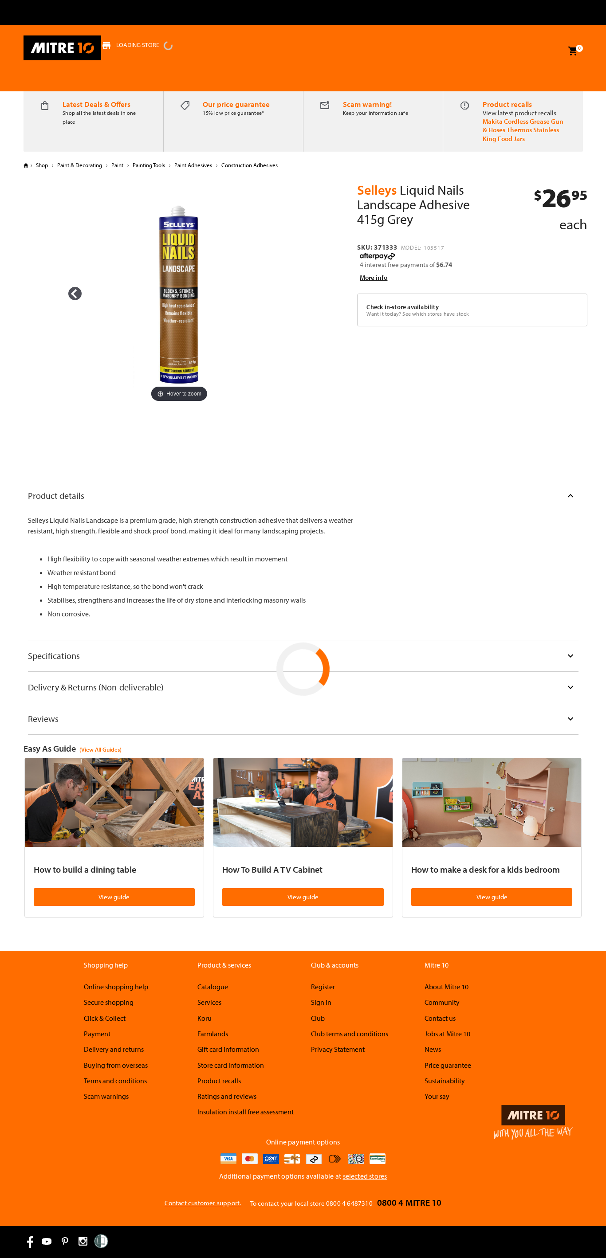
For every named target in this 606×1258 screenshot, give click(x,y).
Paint (117, 165)
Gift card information (228, 1049)
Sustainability (445, 1080)
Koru (204, 1018)
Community (442, 1002)
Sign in (321, 1002)
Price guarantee (448, 1065)
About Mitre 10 (446, 986)
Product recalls (507, 104)
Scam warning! (367, 104)
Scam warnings (106, 1096)
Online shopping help (116, 986)
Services (209, 1002)
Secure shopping (109, 1002)
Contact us (440, 1018)
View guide (114, 897)
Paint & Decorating (79, 165)
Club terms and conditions (349, 1033)
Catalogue (212, 986)
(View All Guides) (100, 749)
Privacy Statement (338, 1049)
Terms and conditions (115, 1080)
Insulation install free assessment (245, 1111)
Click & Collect (105, 1018)
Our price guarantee (236, 104)
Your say (437, 1096)
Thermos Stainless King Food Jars (521, 133)
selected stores (365, 1176)
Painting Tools (148, 165)
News (433, 1049)
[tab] (303, 495)
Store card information (230, 1065)
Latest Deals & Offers (96, 104)
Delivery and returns (114, 1049)
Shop (42, 165)
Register (323, 986)
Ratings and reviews (226, 1096)
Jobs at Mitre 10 (447, 1033)
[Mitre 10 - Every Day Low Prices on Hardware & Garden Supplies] (62, 47)
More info (373, 277)
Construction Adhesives (249, 165)
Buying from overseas (116, 1065)
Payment (97, 1033)
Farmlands (212, 1033)
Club (318, 1018)
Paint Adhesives (193, 165)
